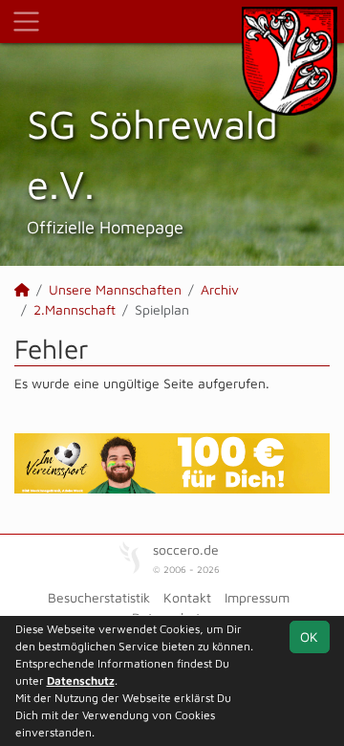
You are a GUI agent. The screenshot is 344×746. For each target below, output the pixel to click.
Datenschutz (81, 680)
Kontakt (187, 597)
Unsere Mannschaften (115, 289)
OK (309, 636)
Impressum (257, 597)
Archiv (220, 289)
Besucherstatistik (99, 597)
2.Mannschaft (74, 309)
